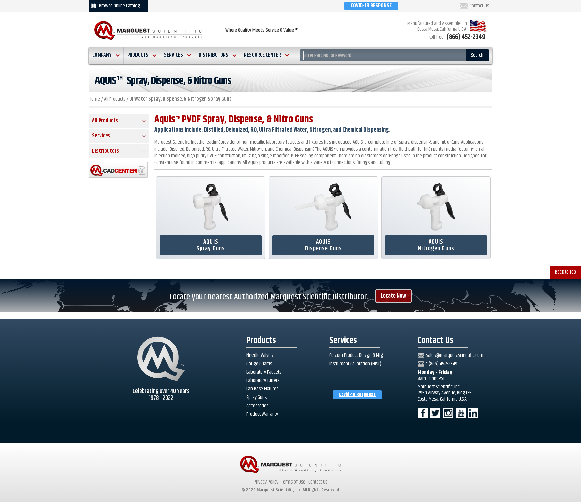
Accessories (257, 406)
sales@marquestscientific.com (454, 355)
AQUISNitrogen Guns (436, 245)
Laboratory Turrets (262, 380)
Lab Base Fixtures (262, 389)
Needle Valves (259, 355)
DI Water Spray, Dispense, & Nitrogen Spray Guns (180, 99)
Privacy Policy (266, 482)
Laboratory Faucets (263, 372)
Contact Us (479, 6)
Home (94, 99)
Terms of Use (293, 482)
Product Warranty (262, 414)
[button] (106, 55)
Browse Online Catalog (119, 6)
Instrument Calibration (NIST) (355, 364)
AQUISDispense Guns (323, 245)
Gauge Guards (259, 364)
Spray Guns (256, 397)
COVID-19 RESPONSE (371, 6)
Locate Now (393, 296)
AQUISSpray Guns (210, 245)
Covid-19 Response (357, 395)
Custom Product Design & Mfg (356, 355)
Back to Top (565, 272)
